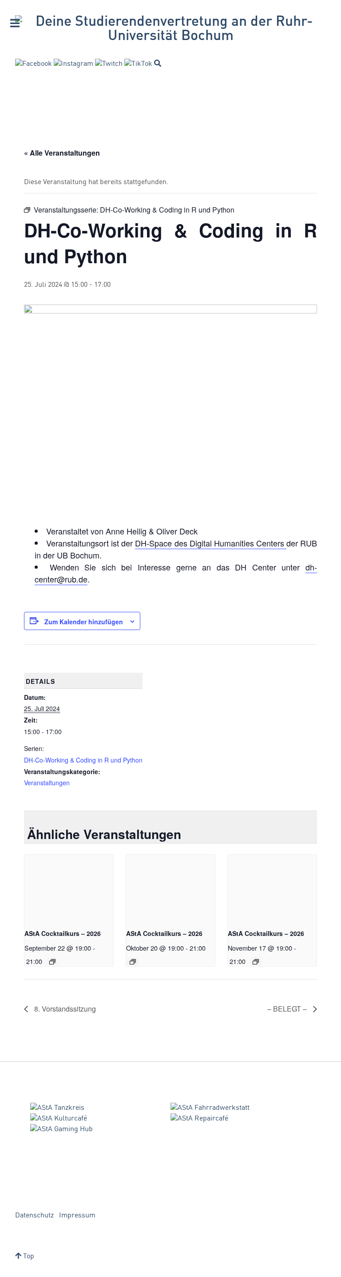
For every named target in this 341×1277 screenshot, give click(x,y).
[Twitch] (109, 64)
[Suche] (157, 63)
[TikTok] (138, 64)
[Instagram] (73, 64)
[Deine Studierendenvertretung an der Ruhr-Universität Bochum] (170, 29)
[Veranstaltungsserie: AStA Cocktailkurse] (52, 961)
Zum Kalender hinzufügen (83, 621)
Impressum (77, 1215)
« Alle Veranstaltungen (62, 153)
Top (27, 1256)
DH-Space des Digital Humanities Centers (210, 543)
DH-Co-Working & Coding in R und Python (83, 759)
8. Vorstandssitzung (64, 1009)
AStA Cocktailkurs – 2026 (62, 933)
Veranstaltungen (47, 782)
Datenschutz (34, 1215)
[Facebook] (33, 64)
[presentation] (68, 888)
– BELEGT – (288, 1009)
